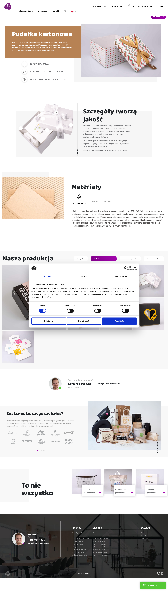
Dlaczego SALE (26, 11)
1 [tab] (37, 450)
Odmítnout (48, 321)
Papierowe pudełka (154, 259)
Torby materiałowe (99, 533)
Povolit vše (119, 321)
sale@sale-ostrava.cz (109, 383)
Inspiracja (42, 11)
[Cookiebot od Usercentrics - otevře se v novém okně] (126, 268)
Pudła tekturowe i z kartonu (103, 259)
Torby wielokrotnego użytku (81, 538)
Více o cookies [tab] (121, 276)
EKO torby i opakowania (79, 533)
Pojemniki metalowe (99, 544)
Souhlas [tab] (47, 276)
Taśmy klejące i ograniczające (81, 547)
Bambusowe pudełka (100, 552)
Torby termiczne (77, 536)
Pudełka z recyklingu (99, 549)
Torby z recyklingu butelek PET (102, 536)
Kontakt (55, 11)
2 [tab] (41, 450)
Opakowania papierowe (100, 538)
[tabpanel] (13, 436)
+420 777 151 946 (79, 384)
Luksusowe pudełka (130, 259)
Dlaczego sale (145, 533)
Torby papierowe (77, 544)
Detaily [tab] (84, 276)
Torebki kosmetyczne (79, 541)
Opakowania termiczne (79, 549)
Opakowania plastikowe (79, 555)
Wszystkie (80, 259)
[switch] (70, 311)
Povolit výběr (84, 321)
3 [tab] (44, 450)
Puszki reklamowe (78, 552)
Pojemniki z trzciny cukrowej (102, 555)
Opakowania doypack (99, 541)
